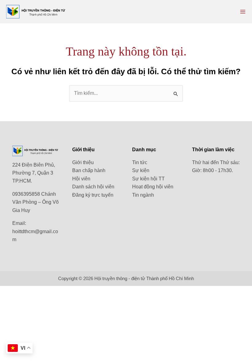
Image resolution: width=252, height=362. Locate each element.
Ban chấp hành (88, 170)
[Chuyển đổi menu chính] (243, 12)
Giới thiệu (83, 162)
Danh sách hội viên (93, 186)
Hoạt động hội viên (152, 186)
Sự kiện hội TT (148, 178)
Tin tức (139, 162)
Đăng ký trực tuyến (92, 195)
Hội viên (81, 178)
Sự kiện (140, 170)
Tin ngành (143, 195)
